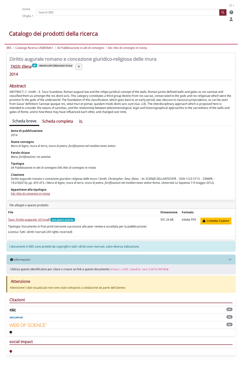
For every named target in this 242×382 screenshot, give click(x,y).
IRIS (9, 48)
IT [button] (230, 6)
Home (26, 9)
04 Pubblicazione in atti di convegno (80, 48)
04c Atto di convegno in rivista (127, 48)
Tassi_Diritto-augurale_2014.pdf (29, 220)
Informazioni (21, 260)
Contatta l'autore (217, 221)
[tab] (81, 121)
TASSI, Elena (20, 66)
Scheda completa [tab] (57, 121)
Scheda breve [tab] (24, 121)
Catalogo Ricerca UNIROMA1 (34, 48)
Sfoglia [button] (26, 16)
